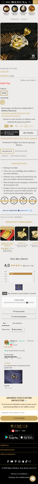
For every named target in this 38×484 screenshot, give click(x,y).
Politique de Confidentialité (19, 477)
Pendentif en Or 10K (8, 69)
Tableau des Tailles (28, 80)
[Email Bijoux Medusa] (29, 462)
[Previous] (2, 240)
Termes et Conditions (19, 474)
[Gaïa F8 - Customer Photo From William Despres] (18, 287)
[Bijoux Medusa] (19, 2)
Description (7, 151)
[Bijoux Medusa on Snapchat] (23, 462)
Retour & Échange (18, 156)
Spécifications (21, 151)
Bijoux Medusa (13, 468)
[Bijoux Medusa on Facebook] (8, 462)
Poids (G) (4, 156)
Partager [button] (9, 388)
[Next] (36, 240)
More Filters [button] (18, 329)
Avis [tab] (4, 323)
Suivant (24, 19)
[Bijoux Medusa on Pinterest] (15, 462)
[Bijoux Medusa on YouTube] (12, 462)
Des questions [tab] (17, 323)
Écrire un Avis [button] (19, 311)
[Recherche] (30, 2)
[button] (33, 479)
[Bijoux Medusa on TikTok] (26, 462)
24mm (3, 93)
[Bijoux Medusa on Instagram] (19, 462)
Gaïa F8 (6, 386)
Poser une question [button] (20, 317)
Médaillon (18, 217)
